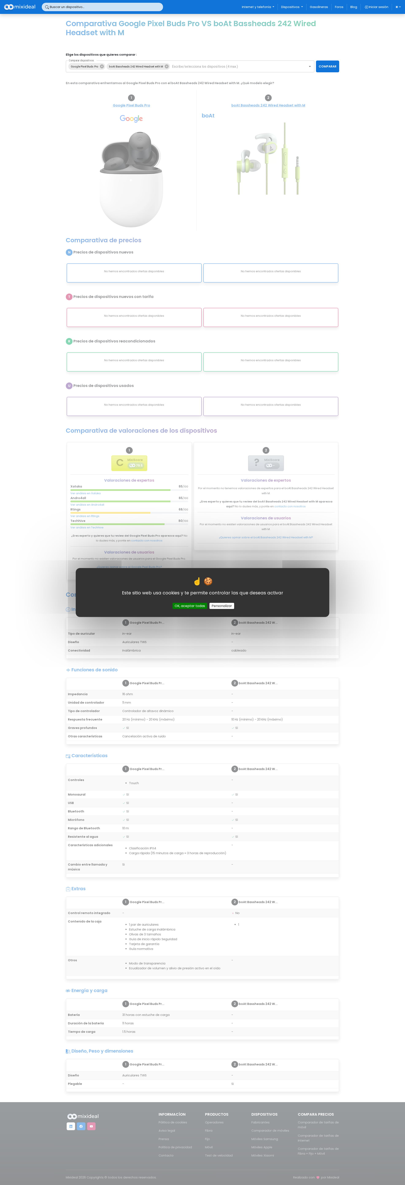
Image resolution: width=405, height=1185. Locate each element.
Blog (353, 7)
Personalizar (222, 605)
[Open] (310, 66)
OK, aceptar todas (190, 605)
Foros (339, 7)
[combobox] (236, 66)
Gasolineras (319, 7)
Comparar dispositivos (81, 60)
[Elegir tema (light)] (398, 7)
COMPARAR (327, 66)
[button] (86, 66)
